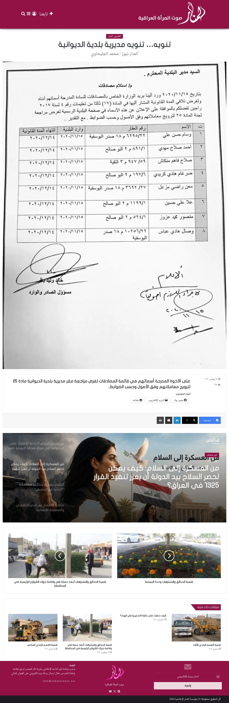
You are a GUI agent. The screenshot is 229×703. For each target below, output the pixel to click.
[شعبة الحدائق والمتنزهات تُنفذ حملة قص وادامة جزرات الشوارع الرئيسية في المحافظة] (87, 628)
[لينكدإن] (177, 420)
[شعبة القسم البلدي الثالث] (196, 628)
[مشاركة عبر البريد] (168, 420)
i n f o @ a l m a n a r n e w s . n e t (59, 681)
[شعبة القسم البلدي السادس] (32, 628)
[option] (114, 477)
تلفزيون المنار (114, 36)
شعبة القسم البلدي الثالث (207, 645)
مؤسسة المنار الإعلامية (186, 699)
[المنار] (171, 14)
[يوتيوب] (110, 691)
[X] (114, 691)
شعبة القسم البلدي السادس (42, 645)
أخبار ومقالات (210, 455)
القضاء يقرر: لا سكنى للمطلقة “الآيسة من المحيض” (160, 474)
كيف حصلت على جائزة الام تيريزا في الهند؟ (143, 615)
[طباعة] (160, 420)
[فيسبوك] (119, 691)
